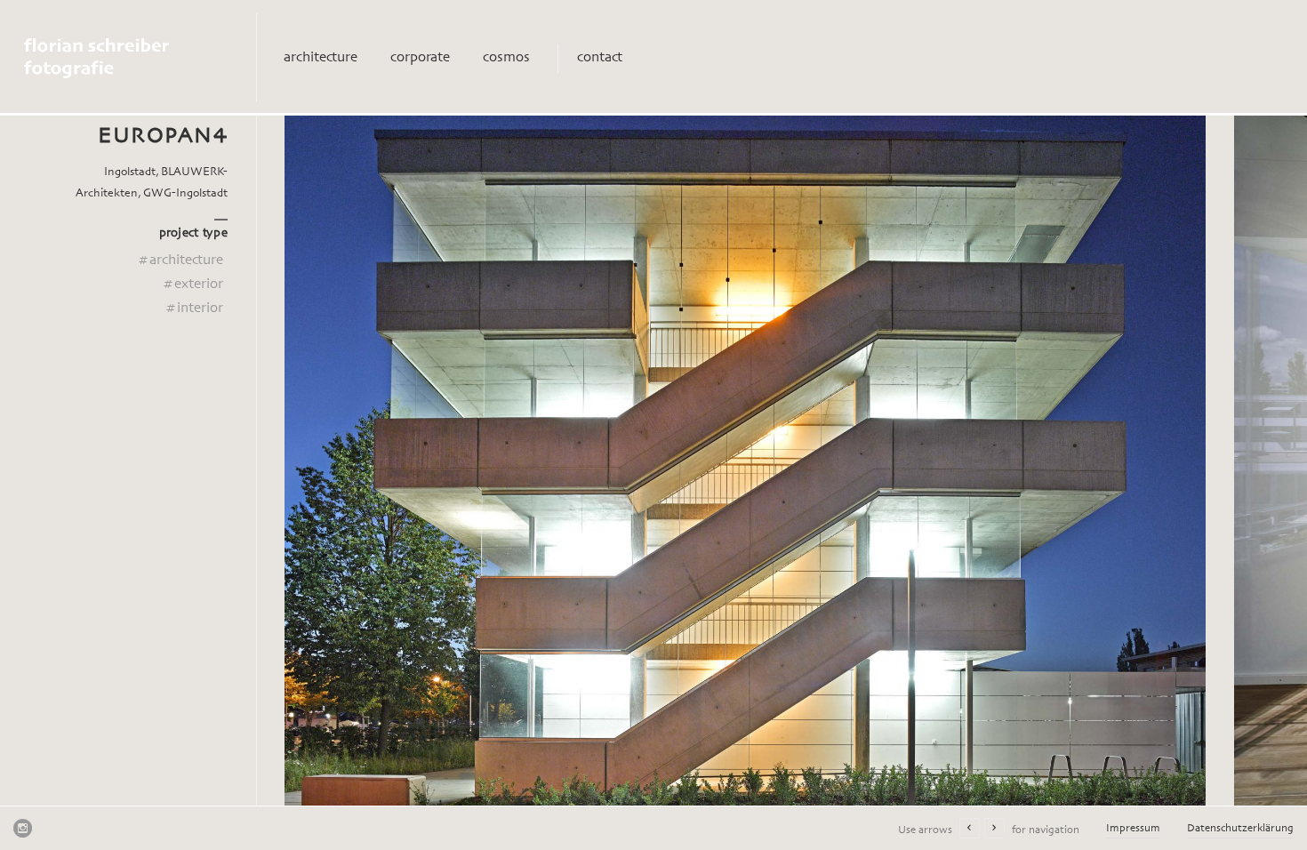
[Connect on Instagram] (23, 828)
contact (599, 58)
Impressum (1133, 828)
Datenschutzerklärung (1240, 828)
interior (193, 308)
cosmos (506, 58)
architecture (320, 58)
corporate (420, 58)
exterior (192, 284)
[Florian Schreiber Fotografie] (135, 58)
